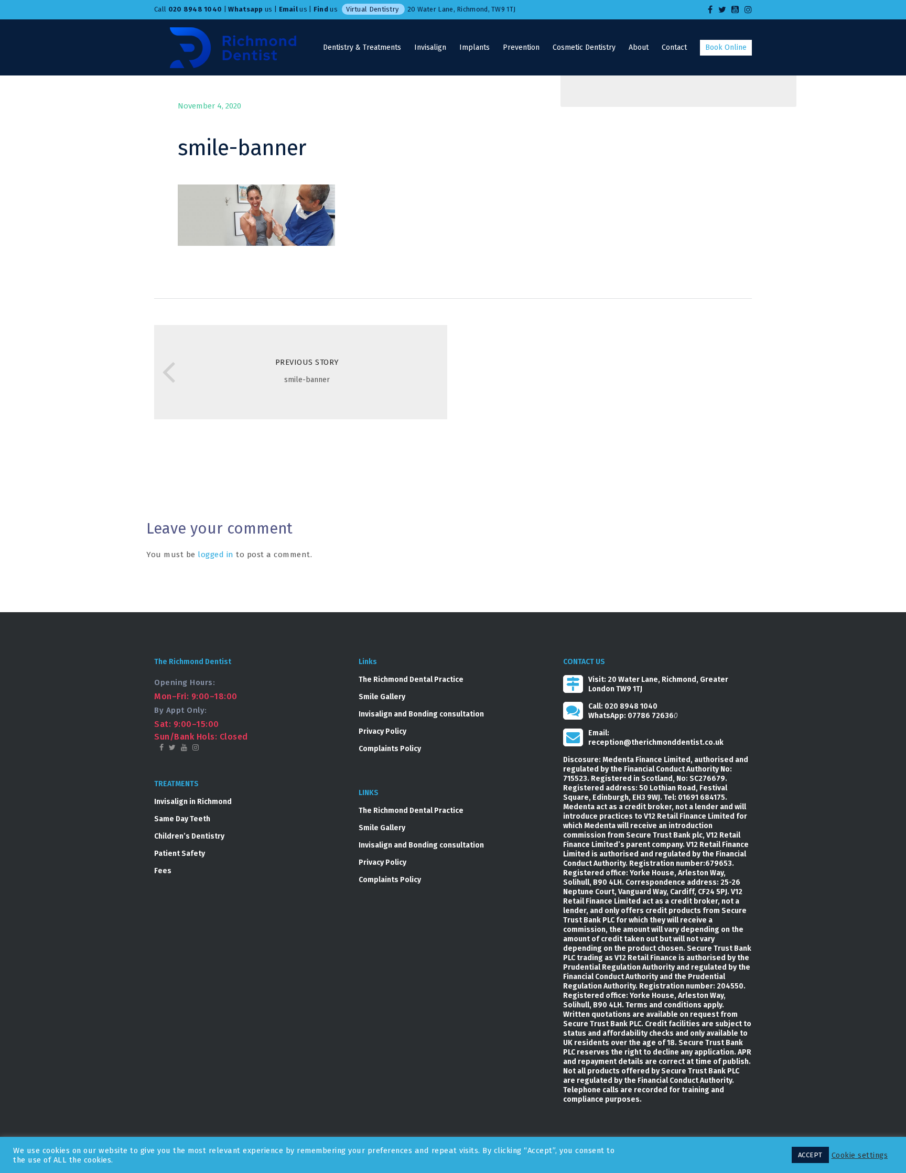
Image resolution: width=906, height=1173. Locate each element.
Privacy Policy (382, 731)
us (250, 9)
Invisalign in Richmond (193, 801)
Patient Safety (179, 853)
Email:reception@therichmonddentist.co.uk (656, 738)
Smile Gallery (382, 696)
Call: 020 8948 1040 (622, 706)
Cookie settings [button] (860, 1155)
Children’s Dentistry (189, 836)
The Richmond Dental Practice (411, 679)
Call (188, 9)
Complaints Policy (390, 748)
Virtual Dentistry (372, 9)
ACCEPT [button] (810, 1155)
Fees (162, 870)
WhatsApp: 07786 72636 (631, 715)
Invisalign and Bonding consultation (421, 714)
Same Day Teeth (182, 818)
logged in (216, 554)
